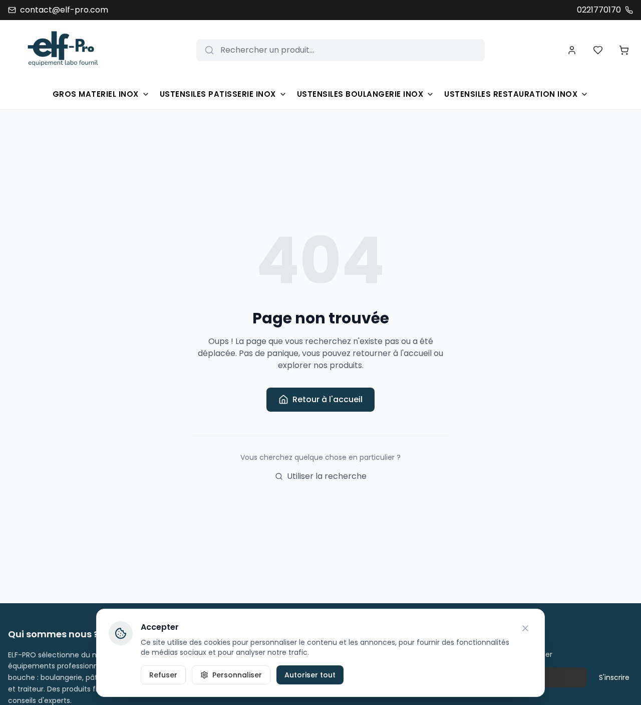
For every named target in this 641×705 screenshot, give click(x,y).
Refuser (163, 675)
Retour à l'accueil (327, 399)
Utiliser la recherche (327, 476)
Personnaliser (237, 675)
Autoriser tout (310, 675)
